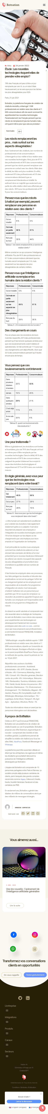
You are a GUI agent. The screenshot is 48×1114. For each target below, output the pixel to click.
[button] (23, 813)
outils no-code (27, 626)
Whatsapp (8, 744)
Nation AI (24, 1064)
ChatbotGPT (24, 1071)
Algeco (23, 779)
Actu (9, 65)
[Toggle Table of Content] (18, 131)
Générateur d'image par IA (24, 1067)
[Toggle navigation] (38, 5)
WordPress (18, 741)
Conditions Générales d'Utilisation (24, 1087)
